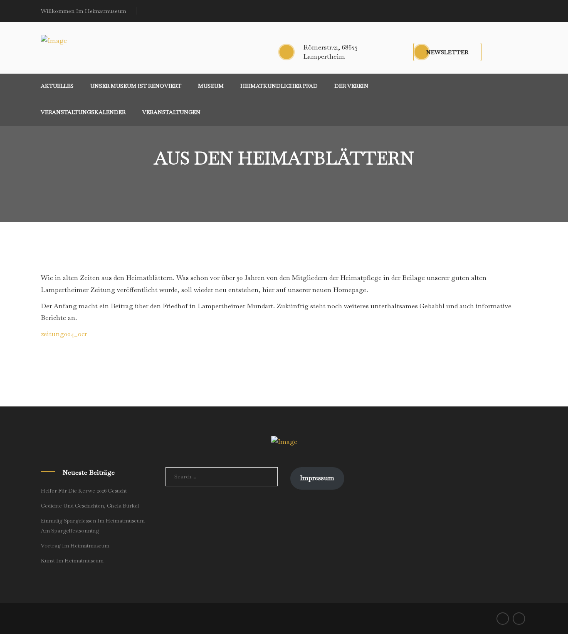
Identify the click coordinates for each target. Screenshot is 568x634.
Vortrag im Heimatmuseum (75, 545)
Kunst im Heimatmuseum (72, 560)
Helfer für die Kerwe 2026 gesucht (84, 490)
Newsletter (447, 52)
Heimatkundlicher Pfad (279, 85)
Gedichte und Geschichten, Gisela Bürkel (90, 505)
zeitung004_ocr (64, 333)
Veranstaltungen (171, 112)
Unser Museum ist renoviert (135, 85)
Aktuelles (57, 85)
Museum (211, 85)
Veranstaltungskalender (83, 112)
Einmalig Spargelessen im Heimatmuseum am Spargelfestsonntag (93, 525)
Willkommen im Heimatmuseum (83, 11)
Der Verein (351, 85)
